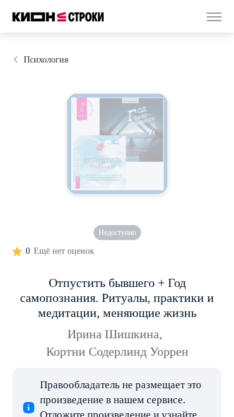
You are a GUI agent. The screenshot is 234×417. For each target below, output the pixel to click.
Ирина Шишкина (114, 334)
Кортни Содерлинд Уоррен (117, 351)
